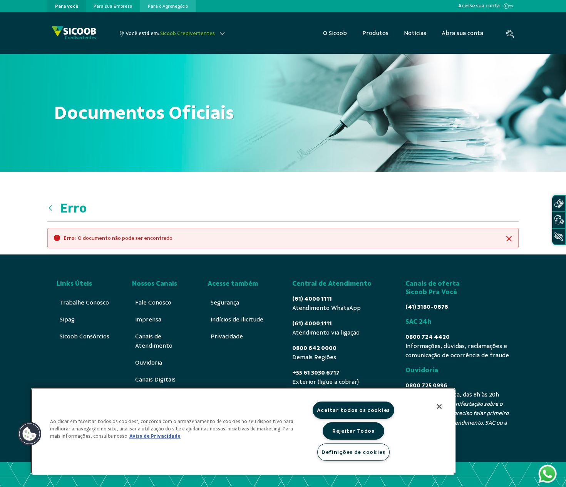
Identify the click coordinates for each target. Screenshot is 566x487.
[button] (29, 434)
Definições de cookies (353, 452)
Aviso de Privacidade (155, 436)
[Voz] (558, 220)
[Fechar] (439, 406)
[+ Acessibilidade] (558, 236)
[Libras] (558, 203)
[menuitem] (66, 6)
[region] (243, 431)
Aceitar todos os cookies (353, 410)
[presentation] (66, 6)
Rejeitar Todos (353, 431)
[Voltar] (52, 208)
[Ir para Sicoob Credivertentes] (74, 33)
